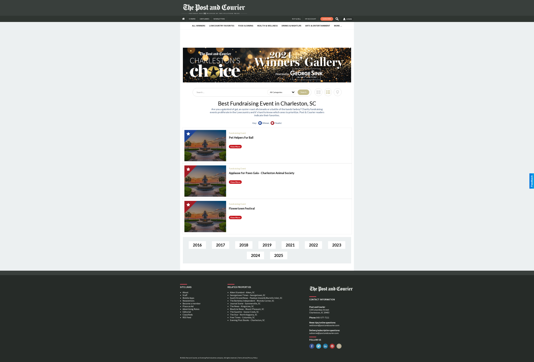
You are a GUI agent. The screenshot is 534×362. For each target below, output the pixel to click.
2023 (336, 245)
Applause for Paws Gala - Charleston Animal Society (261, 173)
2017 (220, 245)
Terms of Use (242, 358)
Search (303, 92)
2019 (267, 245)
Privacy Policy (253, 358)
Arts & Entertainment (317, 25)
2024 (255, 255)
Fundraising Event (237, 133)
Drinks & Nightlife (291, 25)
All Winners (198, 25)
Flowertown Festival (242, 208)
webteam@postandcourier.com (324, 325)
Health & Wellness (267, 25)
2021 (290, 245)
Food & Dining (245, 25)
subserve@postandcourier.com (324, 333)
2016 (197, 245)
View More (235, 146)
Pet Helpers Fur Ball (241, 137)
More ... (338, 25)
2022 (313, 245)
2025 (278, 255)
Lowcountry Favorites (221, 25)
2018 (243, 245)
